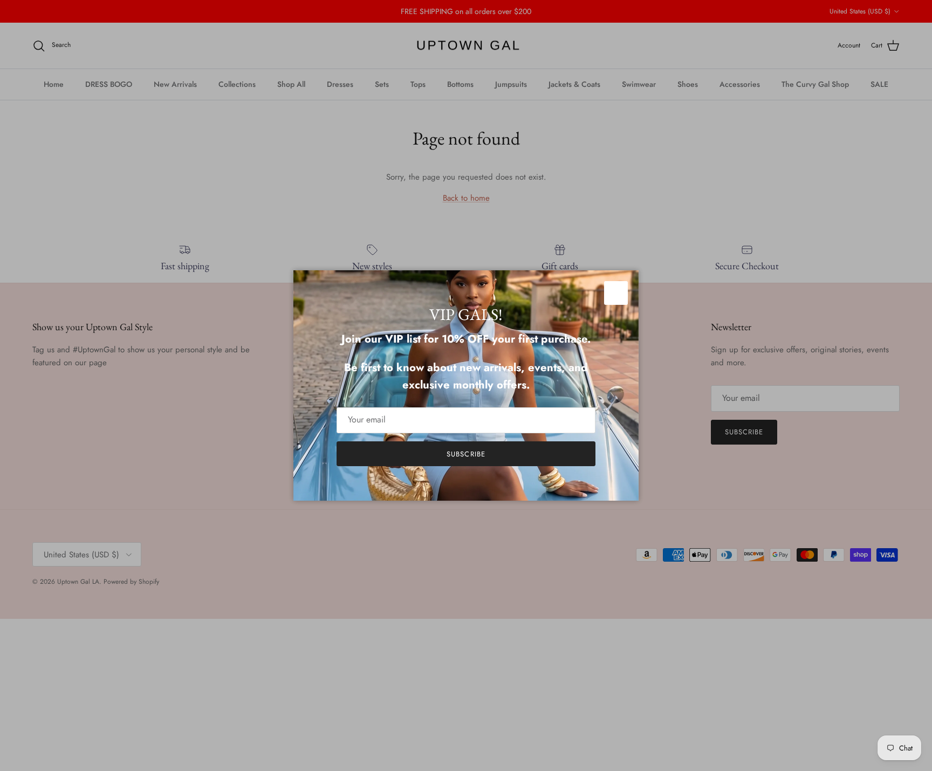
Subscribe (466, 454)
